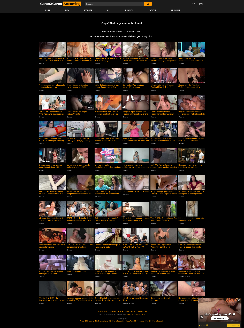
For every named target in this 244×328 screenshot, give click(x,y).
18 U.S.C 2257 (102, 311)
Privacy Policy (130, 311)
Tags (108, 10)
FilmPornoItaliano (101, 321)
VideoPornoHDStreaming (135, 321)
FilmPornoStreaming (116, 321)
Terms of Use (142, 311)
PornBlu (148, 321)
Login (193, 4)
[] (148, 4)
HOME (47, 10)
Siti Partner (175, 10)
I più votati (152, 10)
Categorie (88, 10)
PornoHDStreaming (87, 321)
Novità (66, 10)
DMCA (120, 311)
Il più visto (129, 10)
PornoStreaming (158, 321)
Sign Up (200, 4)
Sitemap (113, 311)
